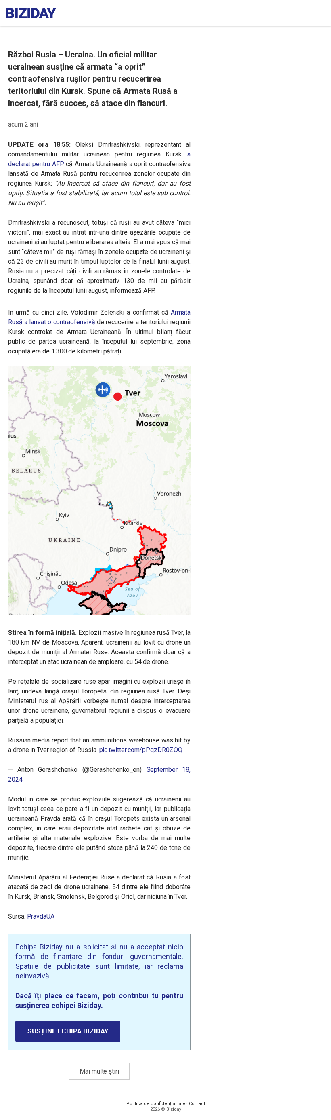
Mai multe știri (99, 1071)
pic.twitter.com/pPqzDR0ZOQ (140, 750)
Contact (197, 1103)
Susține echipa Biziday (67, 1031)
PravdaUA (40, 916)
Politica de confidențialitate (155, 1103)
